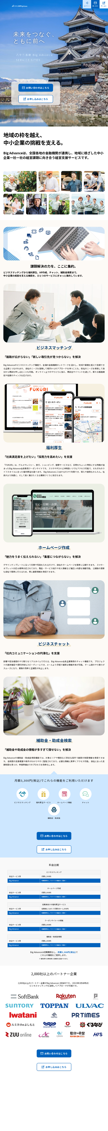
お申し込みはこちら (37, 99)
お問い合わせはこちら (37, 87)
